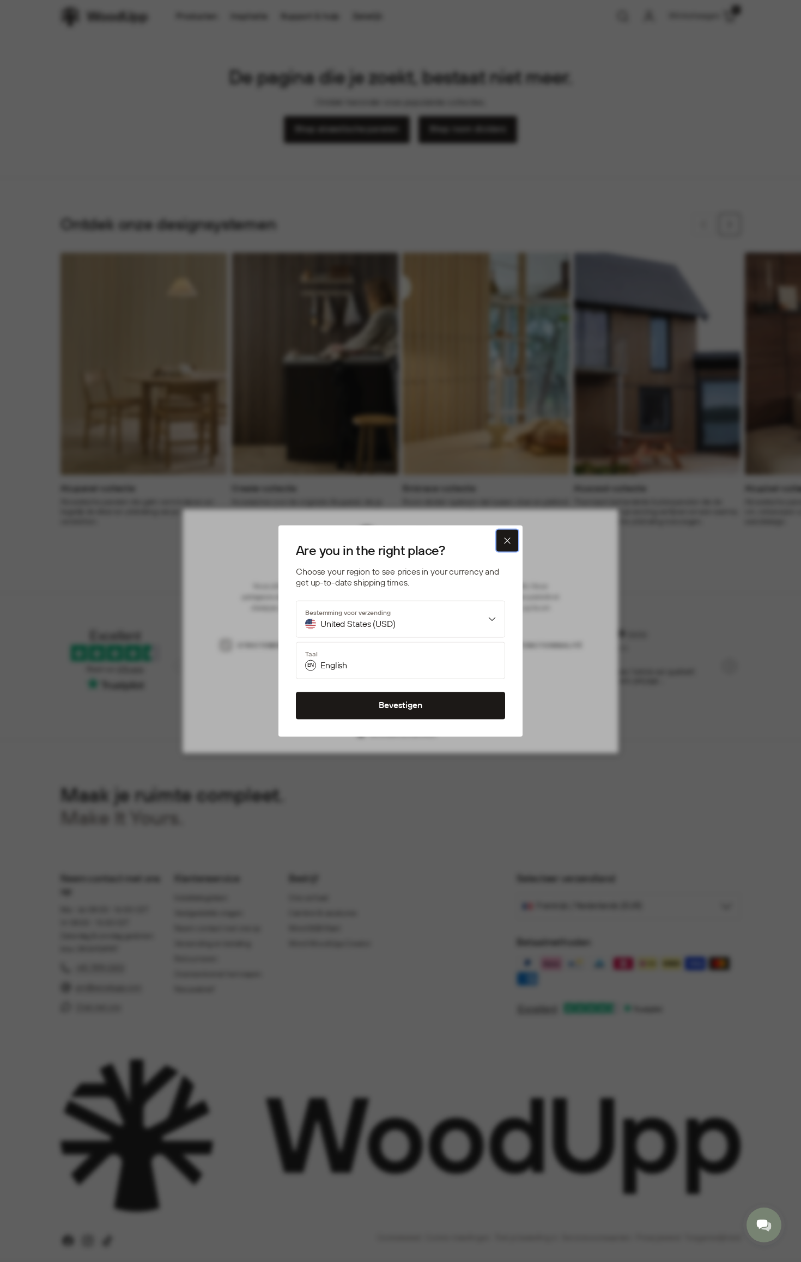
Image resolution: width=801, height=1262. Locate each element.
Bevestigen (400, 705)
